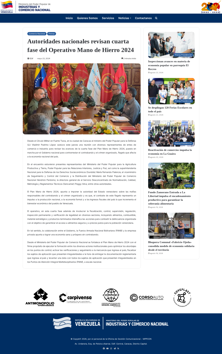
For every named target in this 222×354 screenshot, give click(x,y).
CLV (31, 58)
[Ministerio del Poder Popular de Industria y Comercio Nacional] (111, 7)
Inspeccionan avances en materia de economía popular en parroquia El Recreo (169, 65)
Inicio (69, 18)
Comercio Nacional (37, 33)
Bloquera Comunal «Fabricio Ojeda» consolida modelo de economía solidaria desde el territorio (171, 246)
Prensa (52, 33)
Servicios (108, 18)
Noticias (123, 18)
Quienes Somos (87, 18)
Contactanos (143, 18)
